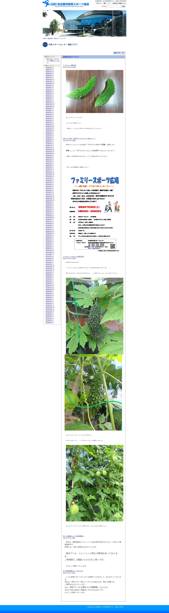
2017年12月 (49, 250)
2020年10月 (49, 200)
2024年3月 (49, 120)
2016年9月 (49, 272)
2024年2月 (49, 122)
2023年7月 (49, 136)
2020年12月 (49, 196)
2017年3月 (49, 262)
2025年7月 (49, 89)
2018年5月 (49, 243)
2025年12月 (49, 79)
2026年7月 (49, 69)
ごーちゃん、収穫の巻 (69, 65)
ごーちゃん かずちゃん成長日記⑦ (73, 256)
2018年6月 (49, 241)
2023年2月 (49, 145)
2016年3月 (49, 281)
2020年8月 (49, 204)
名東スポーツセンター (60, 38)
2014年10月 (49, 311)
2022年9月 (49, 155)
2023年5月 (49, 139)
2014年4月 (49, 322)
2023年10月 (49, 130)
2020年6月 (49, 207)
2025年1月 (49, 101)
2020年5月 (49, 210)
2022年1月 (49, 171)
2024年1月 (49, 124)
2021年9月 (49, 178)
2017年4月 (49, 260)
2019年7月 (49, 221)
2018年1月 (49, 248)
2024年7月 (49, 112)
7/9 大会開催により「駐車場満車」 (73, 536)
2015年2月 (49, 305)
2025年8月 (49, 87)
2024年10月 (49, 106)
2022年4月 (49, 165)
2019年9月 (49, 219)
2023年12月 (49, 126)
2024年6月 (49, 114)
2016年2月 (49, 283)
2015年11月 (49, 287)
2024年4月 (49, 118)
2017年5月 (49, 258)
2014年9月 (49, 313)
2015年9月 (49, 291)
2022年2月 (49, 169)
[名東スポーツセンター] (66, 5)
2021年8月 (49, 180)
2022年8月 (49, 157)
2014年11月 (49, 309)
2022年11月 (49, 151)
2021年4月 (49, 188)
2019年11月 (49, 215)
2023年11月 (49, 128)
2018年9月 (49, 235)
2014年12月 (49, 307)
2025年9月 (49, 85)
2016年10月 (49, 270)
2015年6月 (49, 297)
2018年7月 (49, 239)
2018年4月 (49, 245)
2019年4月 (49, 227)
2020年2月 (49, 213)
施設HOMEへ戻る (119, 53)
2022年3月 (49, 167)
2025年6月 (49, 91)
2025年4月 (49, 95)
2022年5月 (49, 163)
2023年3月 (49, 143)
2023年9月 (49, 132)
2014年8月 (49, 315)
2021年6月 (49, 184)
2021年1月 (49, 194)
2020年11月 (49, 198)
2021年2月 (49, 192)
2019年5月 (49, 225)
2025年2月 (49, 99)
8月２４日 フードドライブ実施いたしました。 (53, 60)
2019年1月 (49, 229)
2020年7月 (49, 206)
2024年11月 (49, 104)
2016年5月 (49, 278)
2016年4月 (49, 280)
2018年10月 (49, 233)
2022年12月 (49, 149)
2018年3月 (49, 246)
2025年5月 (49, 93)
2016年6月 (49, 276)
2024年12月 (49, 103)
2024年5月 (49, 116)
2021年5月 (49, 186)
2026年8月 (49, 67)
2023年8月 (49, 134)
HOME (44, 38)
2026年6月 (49, 71)
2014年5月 (49, 320)
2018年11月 (49, 231)
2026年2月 (49, 77)
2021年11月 (49, 174)
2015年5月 (49, 299)
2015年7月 (49, 295)
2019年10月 (49, 217)
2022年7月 (49, 159)
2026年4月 (49, 73)
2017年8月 (49, 254)
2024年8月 (49, 110)
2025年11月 (49, 81)
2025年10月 (49, 83)
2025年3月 (49, 97)
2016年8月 (49, 274)
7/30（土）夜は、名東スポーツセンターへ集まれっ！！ (79, 138)
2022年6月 (49, 161)
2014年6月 (49, 318)
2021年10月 (49, 176)
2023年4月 (49, 141)
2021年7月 (49, 182)
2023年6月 (49, 137)
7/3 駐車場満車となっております (73, 571)
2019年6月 (49, 223)
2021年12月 (49, 172)
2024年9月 (49, 108)
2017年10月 (49, 252)
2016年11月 (49, 268)
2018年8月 (49, 237)
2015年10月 (49, 289)
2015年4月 (49, 301)
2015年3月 (49, 303)
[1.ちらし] (94, 251)
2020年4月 (49, 211)
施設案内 (50, 38)
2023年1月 (49, 147)
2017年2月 (49, 264)
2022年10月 (49, 153)
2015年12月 (49, 285)
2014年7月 (49, 316)
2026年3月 (49, 75)
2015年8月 (49, 293)
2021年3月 (49, 190)
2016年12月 (49, 266)
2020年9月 (49, 202)
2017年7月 (49, 256)
